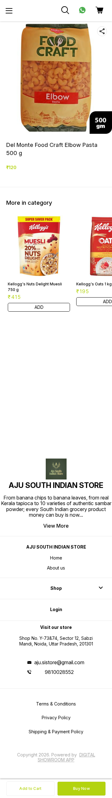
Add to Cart (30, 788)
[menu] (9, 10)
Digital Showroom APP (66, 757)
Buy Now (81, 788)
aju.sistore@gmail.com (59, 662)
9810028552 (59, 672)
